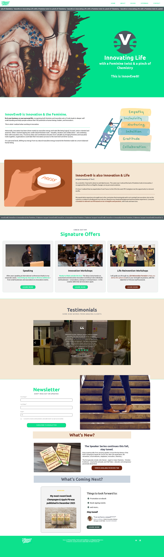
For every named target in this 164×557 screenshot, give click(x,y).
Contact (156, 3)
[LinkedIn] (140, 540)
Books (133, 3)
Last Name (23, 404)
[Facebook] (136, 540)
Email (22, 411)
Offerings (144, 3)
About (122, 3)
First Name (23, 397)
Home (113, 3)
